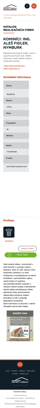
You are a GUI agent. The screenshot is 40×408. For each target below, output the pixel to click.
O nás (7, 371)
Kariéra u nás (24, 373)
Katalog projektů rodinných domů (15, 403)
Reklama (22, 371)
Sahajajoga (31, 403)
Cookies (15, 373)
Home (6, 15)
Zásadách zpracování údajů (15, 306)
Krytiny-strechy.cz (20, 395)
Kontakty (14, 371)
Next (31, 331)
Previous (8, 331)
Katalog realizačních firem (21, 15)
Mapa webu (31, 371)
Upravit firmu (27, 248)
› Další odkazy (20, 406)
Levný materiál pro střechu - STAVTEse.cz (20, 398)
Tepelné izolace (20, 401)
